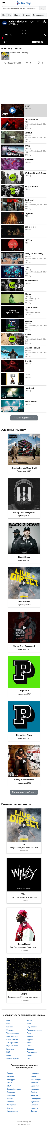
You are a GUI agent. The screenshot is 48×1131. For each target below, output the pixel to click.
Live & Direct (24, 601)
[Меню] (3, 3)
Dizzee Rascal (24, 944)
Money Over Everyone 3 (24, 512)
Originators (24, 690)
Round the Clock (24, 735)
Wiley (24, 894)
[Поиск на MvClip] (42, 8)
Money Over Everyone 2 (24, 646)
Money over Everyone (24, 780)
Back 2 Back (24, 557)
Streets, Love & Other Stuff (24, 468)
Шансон (17, 15)
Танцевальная (38, 15)
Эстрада (26, 15)
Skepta (24, 994)
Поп (3, 15)
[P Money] (5, 56)
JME (24, 844)
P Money (25, 53)
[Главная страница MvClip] (24, 3)
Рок (9, 15)
